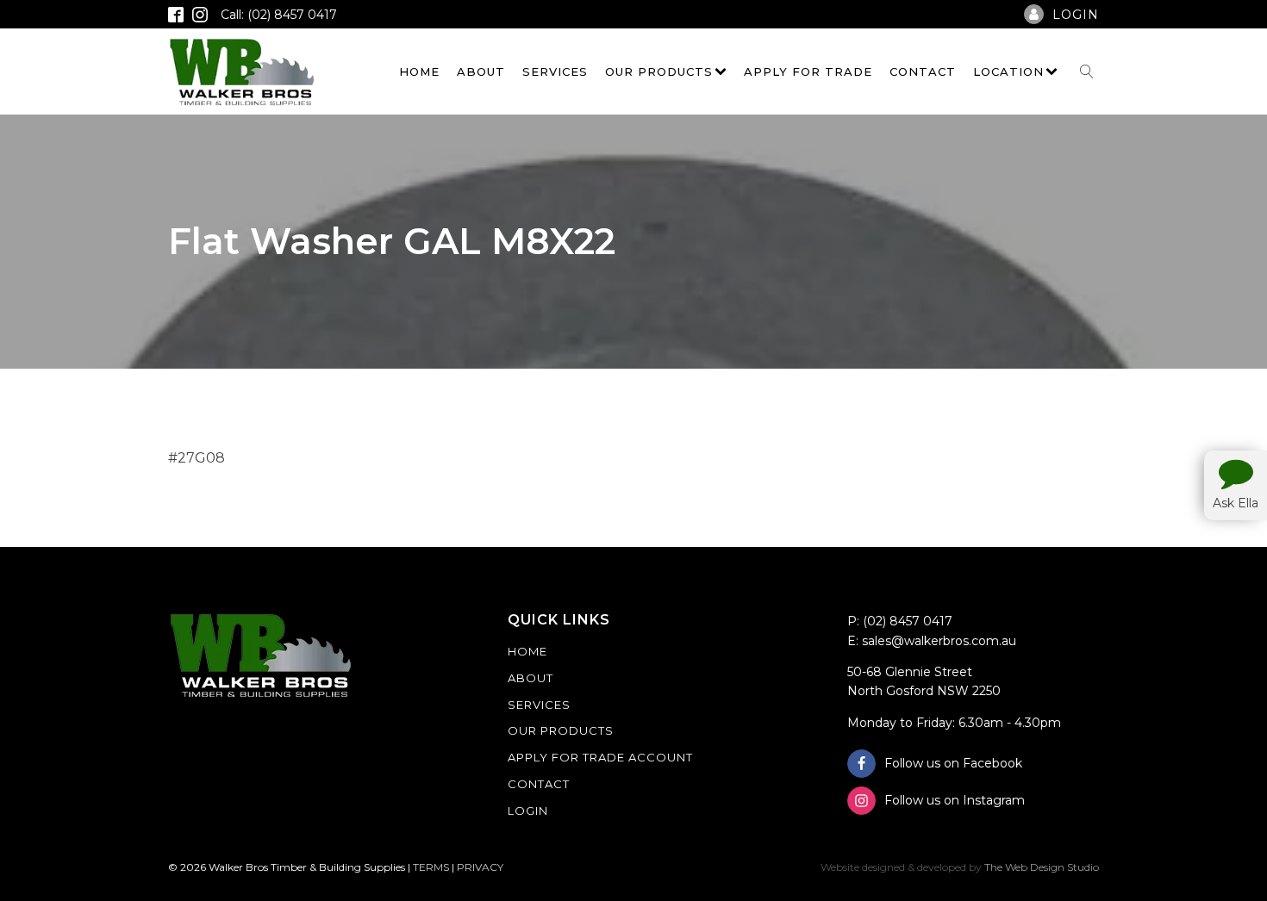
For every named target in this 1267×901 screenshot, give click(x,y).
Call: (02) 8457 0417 (279, 15)
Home (419, 71)
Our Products (659, 71)
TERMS (431, 867)
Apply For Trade (808, 71)
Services (555, 71)
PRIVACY (480, 867)
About (481, 71)
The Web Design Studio (1041, 867)
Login (528, 810)
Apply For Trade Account (600, 757)
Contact (922, 71)
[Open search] (1087, 71)
